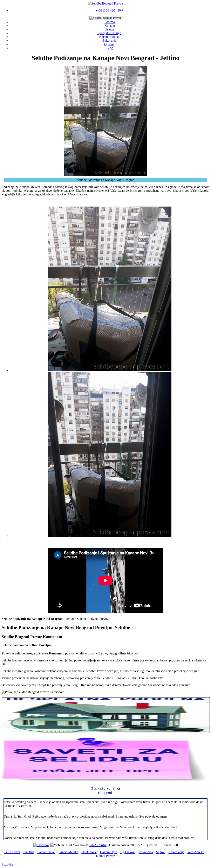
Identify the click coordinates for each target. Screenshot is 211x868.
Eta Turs (28, 852)
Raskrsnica (146, 852)
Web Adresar (196, 852)
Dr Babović (89, 852)
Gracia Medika (68, 852)
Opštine (109, 44)
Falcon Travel (46, 852)
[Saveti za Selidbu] (105, 781)
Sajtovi (160, 852)
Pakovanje (109, 40)
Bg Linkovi (127, 852)
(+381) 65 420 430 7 (109, 10)
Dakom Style (108, 852)
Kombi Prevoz (105, 855)
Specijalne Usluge (109, 33)
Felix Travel (12, 852)
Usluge (109, 29)
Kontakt (109, 25)
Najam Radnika (109, 37)
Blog (110, 48)
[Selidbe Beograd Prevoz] (105, 3)
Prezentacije (176, 852)
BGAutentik (98, 845)
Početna (109, 22)
